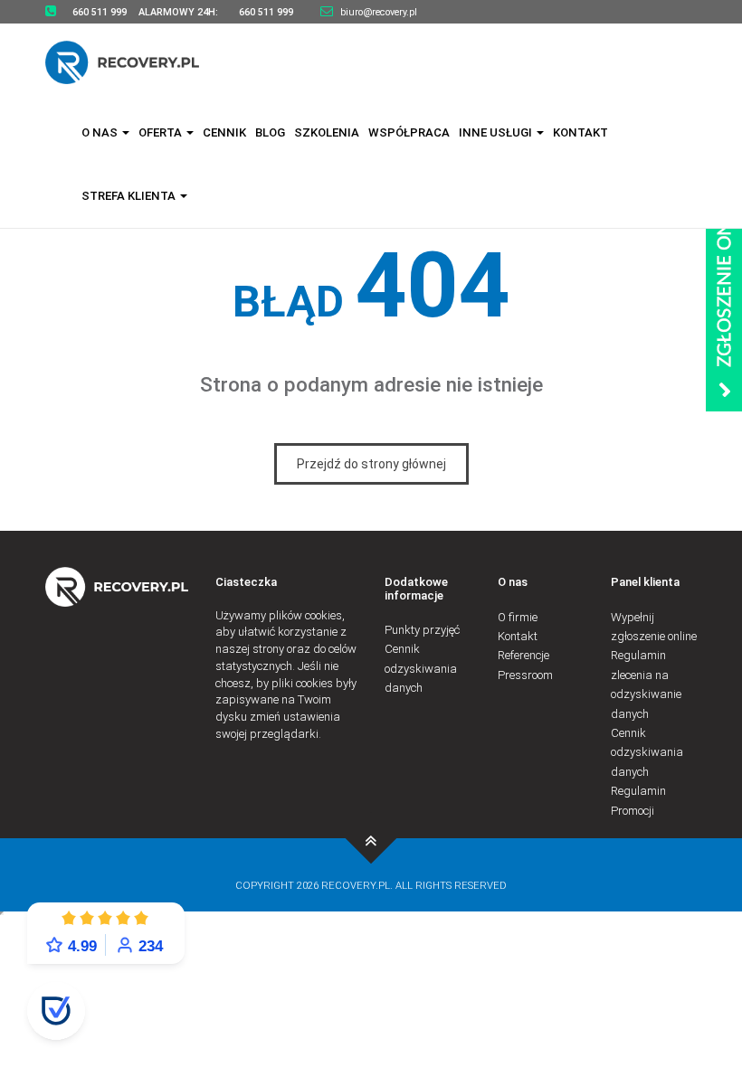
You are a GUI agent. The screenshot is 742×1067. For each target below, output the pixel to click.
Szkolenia (326, 132)
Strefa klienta (129, 196)
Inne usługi (497, 132)
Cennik (224, 132)
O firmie (517, 617)
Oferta (161, 132)
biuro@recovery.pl (378, 12)
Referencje (523, 655)
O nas (100, 132)
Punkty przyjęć (422, 630)
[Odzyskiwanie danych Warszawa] (133, 62)
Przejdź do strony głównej (371, 464)
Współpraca (409, 132)
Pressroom (525, 675)
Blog (270, 132)
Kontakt (580, 132)
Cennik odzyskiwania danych (421, 668)
